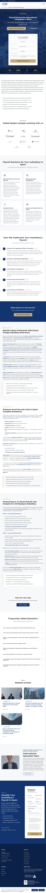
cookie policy (21, 891)
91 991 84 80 (34, 28)
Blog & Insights (4, 873)
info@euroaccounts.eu (11, 830)
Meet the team (28, 773)
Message (29, 811)
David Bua (3, 871)
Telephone (23, 51)
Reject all (41, 890)
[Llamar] (41, 4)
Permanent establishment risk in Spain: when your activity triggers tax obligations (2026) (34, 704)
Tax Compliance (27, 854)
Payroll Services (27, 856)
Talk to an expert (23, 604)
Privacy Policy (39, 818)
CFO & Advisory (26, 863)
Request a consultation (23, 61)
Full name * (23, 41)
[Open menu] (43, 4)
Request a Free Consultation (16, 28)
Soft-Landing (26, 852)
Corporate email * (23, 46)
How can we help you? (32, 806)
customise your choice (5, 891)
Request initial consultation (23, 314)
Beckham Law (26, 859)
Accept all (35, 890)
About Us (3, 869)
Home (2, 7)
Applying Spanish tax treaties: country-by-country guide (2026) (11, 704)
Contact (2, 875)
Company (37, 801)
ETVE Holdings (26, 861)
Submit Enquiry (35, 834)
